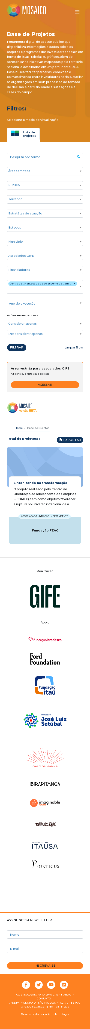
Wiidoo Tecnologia (57, 1014)
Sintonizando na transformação (40, 483)
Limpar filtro (74, 347)
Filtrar (16, 347)
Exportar (72, 440)
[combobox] (45, 171)
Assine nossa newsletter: (30, 920)
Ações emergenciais (22, 315)
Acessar (45, 384)
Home (19, 428)
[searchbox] (42, 171)
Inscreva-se (45, 965)
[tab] (23, 134)
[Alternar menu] (77, 12)
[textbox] (45, 303)
